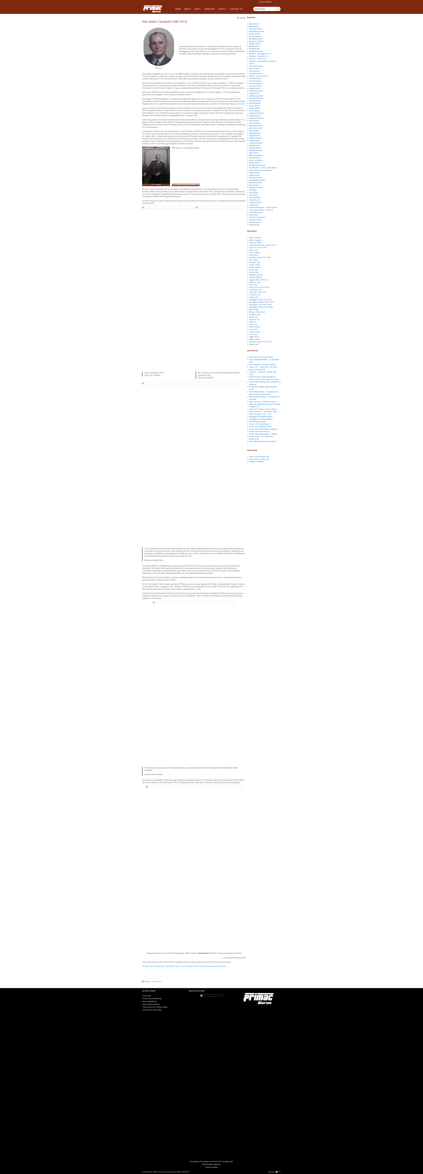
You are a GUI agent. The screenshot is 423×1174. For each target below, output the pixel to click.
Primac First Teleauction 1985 (260, 426)
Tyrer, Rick (253, 334)
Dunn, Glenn (253, 260)
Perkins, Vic (253, 317)
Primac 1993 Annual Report (259, 431)
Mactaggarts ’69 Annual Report (261, 419)
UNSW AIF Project (172, 966)
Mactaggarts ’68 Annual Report (261, 416)
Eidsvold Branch (255, 101)
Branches (210, 9)
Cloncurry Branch (255, 86)
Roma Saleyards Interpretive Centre (262, 441)
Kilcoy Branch (254, 130)
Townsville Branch (256, 212)
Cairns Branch (254, 68)
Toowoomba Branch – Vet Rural (261, 210)
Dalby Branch (254, 93)
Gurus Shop (147, 996)
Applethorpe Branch (256, 31)
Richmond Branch (255, 177)
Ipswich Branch (254, 123)
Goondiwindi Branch (256, 113)
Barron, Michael (255, 237)
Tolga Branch (254, 205)
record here (240, 104)
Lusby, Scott (253, 297)
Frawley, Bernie (255, 267)
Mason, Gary (254, 309)
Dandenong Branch (256, 96)
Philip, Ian (252, 322)
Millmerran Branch (256, 155)
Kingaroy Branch (255, 133)
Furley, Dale (253, 270)
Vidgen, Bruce (254, 337)
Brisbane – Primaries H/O (258, 56)
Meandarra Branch (256, 150)
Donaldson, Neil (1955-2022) (260, 257)
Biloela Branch (254, 46)
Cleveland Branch (255, 83)
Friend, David (254, 272)
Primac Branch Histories (151, 1004)
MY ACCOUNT (266, 2)
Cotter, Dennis (254, 252)
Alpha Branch (254, 26)
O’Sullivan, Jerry (255, 314)
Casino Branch (254, 71)
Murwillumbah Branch (257, 165)
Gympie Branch (254, 116)
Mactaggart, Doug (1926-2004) (261, 307)
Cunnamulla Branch (256, 91)
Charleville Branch (255, 73)
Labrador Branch (255, 138)
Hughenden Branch (256, 118)
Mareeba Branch (255, 148)
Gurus (221, 9)
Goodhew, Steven (256, 275)
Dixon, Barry (253, 255)
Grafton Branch (254, 108)
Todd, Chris (253, 329)
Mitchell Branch (254, 158)
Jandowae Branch (255, 125)
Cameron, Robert (255, 242)
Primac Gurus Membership (259, 456)
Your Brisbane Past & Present (192, 966)
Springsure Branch (256, 187)
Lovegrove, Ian (254, 294)
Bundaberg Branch (256, 51)
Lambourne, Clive (255, 290)
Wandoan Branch (255, 220)
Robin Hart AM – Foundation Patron (262, 401)
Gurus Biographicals (150, 1001)
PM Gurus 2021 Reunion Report (261, 357)
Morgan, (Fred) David (257, 312)
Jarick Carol (253, 285)
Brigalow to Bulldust (256, 461)
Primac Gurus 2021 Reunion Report (155, 1007)
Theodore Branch (255, 202)
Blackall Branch (254, 48)
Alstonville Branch (255, 29)
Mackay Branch (254, 145)
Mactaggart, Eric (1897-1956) (260, 304)
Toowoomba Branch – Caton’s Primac (263, 207)
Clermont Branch (255, 81)
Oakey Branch (254, 172)
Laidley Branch (254, 140)
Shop (197, 9)
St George (253, 190)
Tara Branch (253, 195)
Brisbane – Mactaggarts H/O (260, 53)
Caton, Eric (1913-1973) (258, 247)
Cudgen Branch (254, 88)
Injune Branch (254, 120)
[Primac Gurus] (152, 9)
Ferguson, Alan (254, 262)
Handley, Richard (255, 277)
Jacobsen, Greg (255, 282)
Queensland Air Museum (216, 966)
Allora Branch (254, 24)
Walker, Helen (254, 339)
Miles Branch (254, 153)
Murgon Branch (254, 163)
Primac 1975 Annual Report (259, 424)
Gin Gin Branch (254, 111)
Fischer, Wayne (254, 265)
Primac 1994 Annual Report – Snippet (263, 434)
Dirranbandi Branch (256, 98)
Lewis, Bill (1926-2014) (257, 292)
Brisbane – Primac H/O (257, 58)
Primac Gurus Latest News (152, 1010)
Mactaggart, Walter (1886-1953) (261, 302)
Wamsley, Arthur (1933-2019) (260, 342)
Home (178, 9)
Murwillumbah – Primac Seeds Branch (263, 168)
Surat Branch (254, 192)
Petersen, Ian (254, 319)
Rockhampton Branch (257, 180)
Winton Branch (254, 225)
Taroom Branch (255, 197)
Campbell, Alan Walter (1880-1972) (262, 245)
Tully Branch (253, 215)
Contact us (236, 9)
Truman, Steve (254, 332)
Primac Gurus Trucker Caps (259, 459)
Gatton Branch (254, 106)
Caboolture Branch (256, 66)
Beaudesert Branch (256, 41)
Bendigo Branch (255, 44)
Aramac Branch (254, 34)
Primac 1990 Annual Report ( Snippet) (263, 429)
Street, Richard (254, 327)
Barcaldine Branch (255, 39)
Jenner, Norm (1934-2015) (259, 287)
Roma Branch (254, 185)
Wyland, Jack (253, 344)
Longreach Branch (256, 143)
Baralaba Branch (255, 36)
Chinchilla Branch (255, 78)
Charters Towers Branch (258, 76)
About (187, 9)
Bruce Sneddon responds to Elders (262, 364)
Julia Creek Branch (255, 128)
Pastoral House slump (257, 421)
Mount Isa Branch (255, 160)
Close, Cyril (253, 250)
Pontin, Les (253, 324)
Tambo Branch (254, 200)
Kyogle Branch (254, 135)
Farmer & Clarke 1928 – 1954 (260, 414)
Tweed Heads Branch (257, 217)
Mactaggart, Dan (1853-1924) (260, 299)
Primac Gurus (156, 981)
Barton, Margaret (255, 240)
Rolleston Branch (255, 182)
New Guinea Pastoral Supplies (260, 170)
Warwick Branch (255, 222)
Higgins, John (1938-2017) (259, 280)
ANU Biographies (156, 966)
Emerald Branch (255, 103)
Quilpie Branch (254, 175)
